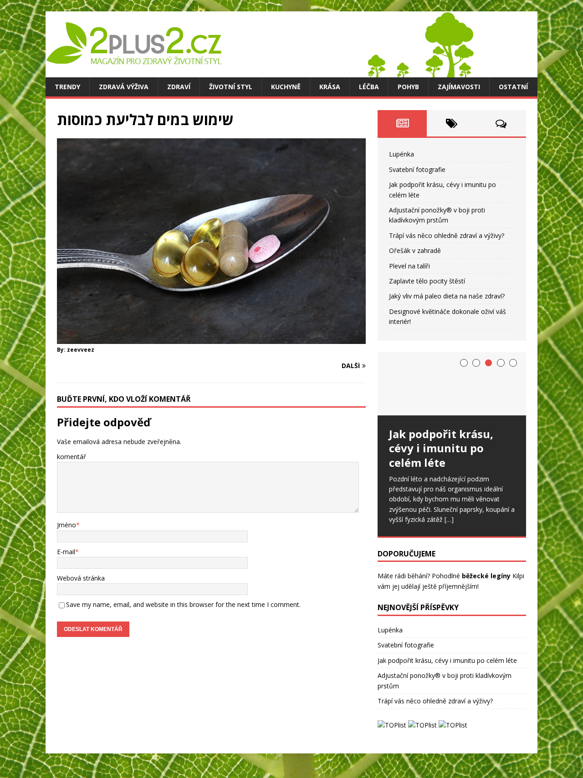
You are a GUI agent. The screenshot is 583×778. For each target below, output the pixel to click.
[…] (449, 519)
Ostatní (513, 86)
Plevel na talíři (409, 266)
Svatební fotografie (417, 169)
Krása (329, 86)
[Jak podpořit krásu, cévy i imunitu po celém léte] (452, 383)
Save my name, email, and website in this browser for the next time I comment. (183, 604)
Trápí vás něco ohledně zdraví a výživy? (446, 235)
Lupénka (401, 154)
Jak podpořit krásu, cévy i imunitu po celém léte (447, 660)
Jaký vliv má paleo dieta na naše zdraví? (447, 296)
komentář (71, 456)
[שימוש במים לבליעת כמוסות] (211, 338)
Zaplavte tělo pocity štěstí (427, 281)
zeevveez (80, 350)
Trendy (67, 86)
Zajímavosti (459, 86)
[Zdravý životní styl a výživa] (260, 72)
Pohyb (408, 86)
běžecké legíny (486, 575)
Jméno (66, 524)
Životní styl (230, 86)
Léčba (369, 86)
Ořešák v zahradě (415, 250)
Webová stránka (81, 578)
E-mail (66, 551)
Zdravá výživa (123, 86)
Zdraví (178, 86)
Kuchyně (286, 86)
